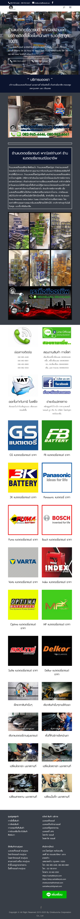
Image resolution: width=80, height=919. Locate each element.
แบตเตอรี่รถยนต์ (48, 820)
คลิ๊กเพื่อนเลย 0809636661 (59, 360)
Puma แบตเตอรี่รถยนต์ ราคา (23, 539)
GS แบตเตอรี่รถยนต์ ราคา (23, 455)
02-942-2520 (54, 872)
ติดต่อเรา (11, 835)
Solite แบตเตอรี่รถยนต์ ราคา (23, 670)
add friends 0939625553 (59, 367)
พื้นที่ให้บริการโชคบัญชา (57, 735)
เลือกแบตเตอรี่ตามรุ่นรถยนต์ (23, 735)
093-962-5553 (23, 367)
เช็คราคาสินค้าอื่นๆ (23, 705)
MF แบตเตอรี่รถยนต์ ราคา (56, 624)
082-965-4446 (41, 61)
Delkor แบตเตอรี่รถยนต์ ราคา (57, 672)
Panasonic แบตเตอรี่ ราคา (57, 497)
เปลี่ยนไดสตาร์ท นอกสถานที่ (57, 766)
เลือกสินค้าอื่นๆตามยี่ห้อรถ (56, 705)
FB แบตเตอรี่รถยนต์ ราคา (57, 455)
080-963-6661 (19, 61)
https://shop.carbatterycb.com (54, 879)
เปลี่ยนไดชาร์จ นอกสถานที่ (23, 766)
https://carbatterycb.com (52, 875)
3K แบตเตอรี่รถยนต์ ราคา (23, 497)
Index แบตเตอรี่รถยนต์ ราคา (57, 582)
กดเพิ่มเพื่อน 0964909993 (58, 364)
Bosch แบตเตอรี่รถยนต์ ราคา (57, 539)
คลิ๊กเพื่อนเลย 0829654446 (60, 357)
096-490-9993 (23, 364)
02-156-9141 (52, 868)
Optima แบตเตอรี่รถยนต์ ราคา (23, 626)
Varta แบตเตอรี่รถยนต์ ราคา (23, 582)
